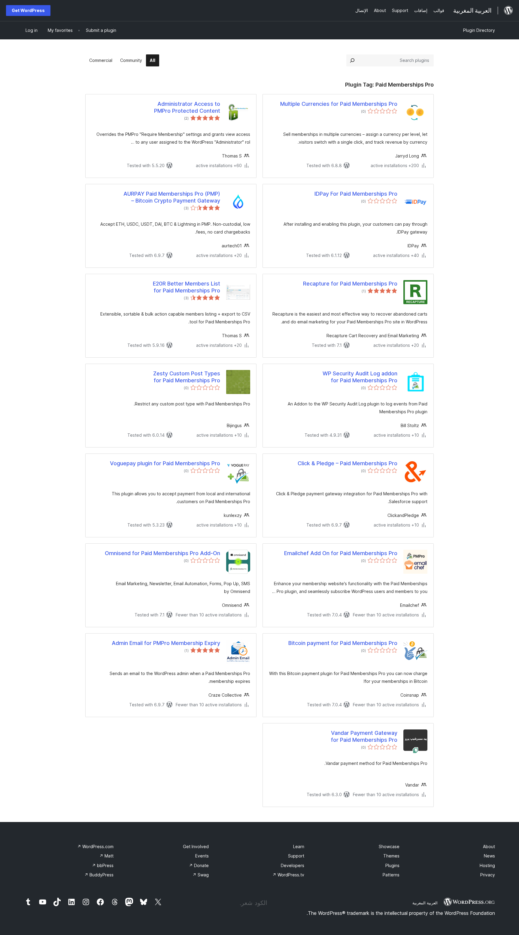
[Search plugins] (352, 60)
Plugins (392, 865)
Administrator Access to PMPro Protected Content (187, 107)
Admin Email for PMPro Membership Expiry (166, 643)
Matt (106, 855)
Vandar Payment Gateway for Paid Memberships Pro (364, 736)
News (489, 855)
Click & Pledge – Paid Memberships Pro (347, 463)
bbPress (103, 865)
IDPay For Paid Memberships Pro (355, 194)
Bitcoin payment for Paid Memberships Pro (342, 643)
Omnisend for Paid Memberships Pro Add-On (162, 553)
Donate (199, 865)
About (489, 846)
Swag (201, 874)
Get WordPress (28, 10)
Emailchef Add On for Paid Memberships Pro (340, 553)
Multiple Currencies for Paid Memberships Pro (338, 104)
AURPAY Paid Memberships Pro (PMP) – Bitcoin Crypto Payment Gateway (171, 197)
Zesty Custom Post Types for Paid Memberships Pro (186, 376)
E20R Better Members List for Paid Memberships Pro (186, 287)
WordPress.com (95, 846)
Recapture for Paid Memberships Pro (350, 283)
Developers (292, 865)
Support (296, 855)
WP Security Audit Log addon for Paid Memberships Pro (360, 376)
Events (202, 855)
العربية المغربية (425, 902)
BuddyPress (99, 874)
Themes (391, 855)
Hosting (487, 865)
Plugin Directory (479, 30)
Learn (298, 846)
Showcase (389, 846)
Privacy (487, 874)
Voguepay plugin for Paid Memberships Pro (165, 463)
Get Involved (196, 846)
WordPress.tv (288, 874)
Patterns (391, 874)
